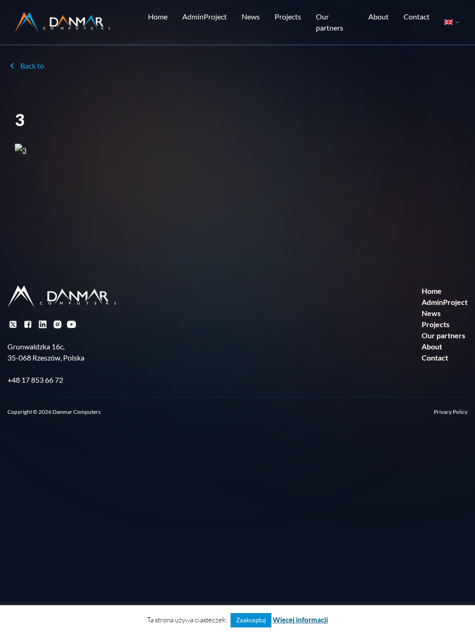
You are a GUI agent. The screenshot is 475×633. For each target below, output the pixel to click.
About (378, 16)
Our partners (329, 22)
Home (157, 16)
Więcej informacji (300, 619)
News (251, 16)
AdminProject (204, 16)
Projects (288, 16)
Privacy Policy (451, 411)
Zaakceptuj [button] (251, 620)
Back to (32, 65)
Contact (417, 16)
